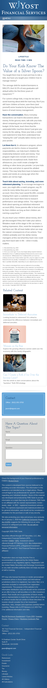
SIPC (17, 541)
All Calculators (7, 682)
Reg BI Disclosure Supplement (13, 616)
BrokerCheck (13, 481)
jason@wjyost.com (13, 408)
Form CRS (31, 616)
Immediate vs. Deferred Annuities (20, 314)
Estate (4, 663)
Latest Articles (7, 676)
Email (8, 440)
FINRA (11, 541)
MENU (8, 18)
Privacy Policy (13, 619)
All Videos (5, 679)
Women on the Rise (13, 346)
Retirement (6, 658)
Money (4, 671)
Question (9, 448)
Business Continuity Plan (29, 619)
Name (8, 432)
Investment (6, 661)
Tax (3, 668)
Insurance (5, 666)
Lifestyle (5, 674)
